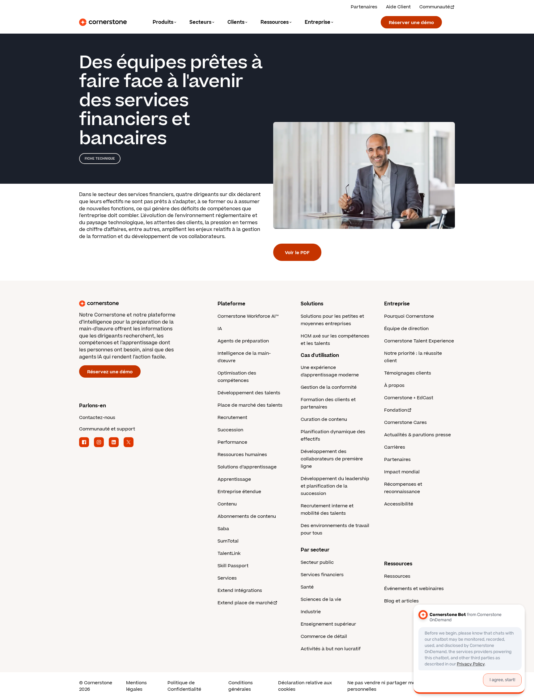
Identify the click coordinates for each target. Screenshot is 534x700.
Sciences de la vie (321, 599)
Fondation (395, 410)
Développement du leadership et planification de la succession (335, 486)
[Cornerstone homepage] (138, 303)
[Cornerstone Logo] (103, 22)
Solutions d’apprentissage (247, 467)
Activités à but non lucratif (331, 649)
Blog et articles (401, 601)
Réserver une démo (411, 22)
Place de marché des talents (250, 405)
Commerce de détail (324, 636)
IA (220, 328)
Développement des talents (249, 393)
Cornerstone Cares (405, 422)
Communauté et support (107, 429)
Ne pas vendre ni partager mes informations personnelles (397, 686)
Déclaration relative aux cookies (305, 686)
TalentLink (229, 553)
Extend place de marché (245, 603)
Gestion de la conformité (329, 387)
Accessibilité (398, 504)
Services (227, 578)
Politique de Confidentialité (184, 686)
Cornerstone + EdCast (408, 398)
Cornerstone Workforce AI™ (248, 316)
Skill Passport (233, 566)
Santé (307, 587)
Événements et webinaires (414, 588)
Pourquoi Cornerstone (409, 316)
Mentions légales (136, 686)
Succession (230, 430)
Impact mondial (402, 472)
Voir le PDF (297, 252)
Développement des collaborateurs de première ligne (332, 459)
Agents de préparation (243, 341)
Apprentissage (234, 479)
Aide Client (398, 7)
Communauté (434, 7)
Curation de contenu (324, 419)
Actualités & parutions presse (417, 435)
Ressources (397, 576)
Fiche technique (100, 158)
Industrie (311, 612)
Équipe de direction (406, 328)
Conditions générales (240, 686)
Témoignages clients (407, 373)
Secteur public (317, 562)
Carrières (394, 447)
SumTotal (228, 541)
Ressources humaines (242, 454)
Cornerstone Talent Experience (419, 341)
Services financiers (322, 575)
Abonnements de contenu (247, 516)
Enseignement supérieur (328, 624)
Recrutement (232, 417)
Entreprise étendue (239, 491)
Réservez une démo (110, 372)
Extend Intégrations (240, 590)
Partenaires (364, 7)
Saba (223, 529)
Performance (232, 442)
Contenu (227, 504)
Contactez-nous (97, 417)
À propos (394, 385)
